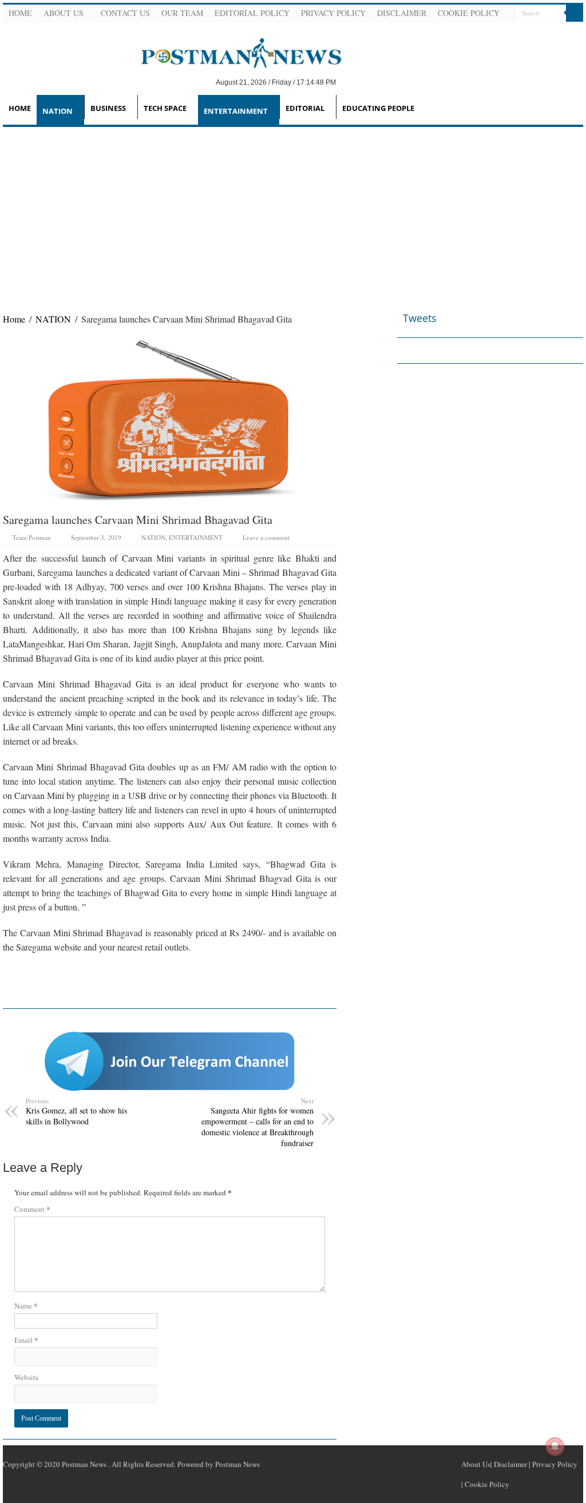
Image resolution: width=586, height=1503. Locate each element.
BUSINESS (108, 108)
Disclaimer (401, 12)
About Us (63, 12)
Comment (32, 1208)
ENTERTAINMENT (236, 111)
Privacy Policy (333, 12)
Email (26, 1339)
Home (20, 12)
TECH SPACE (165, 108)
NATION (57, 111)
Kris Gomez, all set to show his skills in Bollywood (76, 1111)
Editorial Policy (252, 12)
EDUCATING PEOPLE (378, 108)
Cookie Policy (469, 12)
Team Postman (32, 537)
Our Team (182, 12)
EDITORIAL (305, 108)
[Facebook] (535, 31)
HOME (20, 108)
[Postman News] (232, 52)
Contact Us (125, 12)
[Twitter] (549, 31)
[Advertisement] (293, 213)
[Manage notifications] (555, 1446)
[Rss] (521, 31)
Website (26, 1377)
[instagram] (576, 31)
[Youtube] (562, 31)
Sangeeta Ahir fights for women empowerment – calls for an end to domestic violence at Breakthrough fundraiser (257, 1122)
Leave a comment (266, 537)
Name (26, 1305)
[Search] (574, 13)
